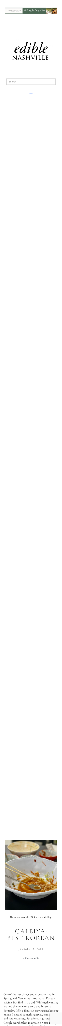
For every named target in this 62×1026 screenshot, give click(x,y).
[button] (31, 94)
